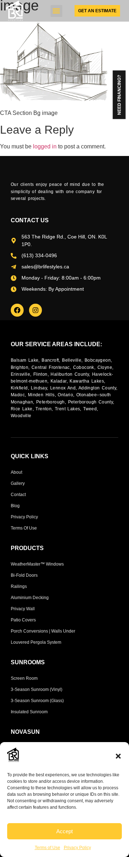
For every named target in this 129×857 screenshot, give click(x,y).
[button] (118, 756)
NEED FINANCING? (119, 95)
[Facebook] (17, 310)
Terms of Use (47, 847)
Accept (64, 831)
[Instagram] (35, 310)
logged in (45, 146)
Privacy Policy (77, 847)
